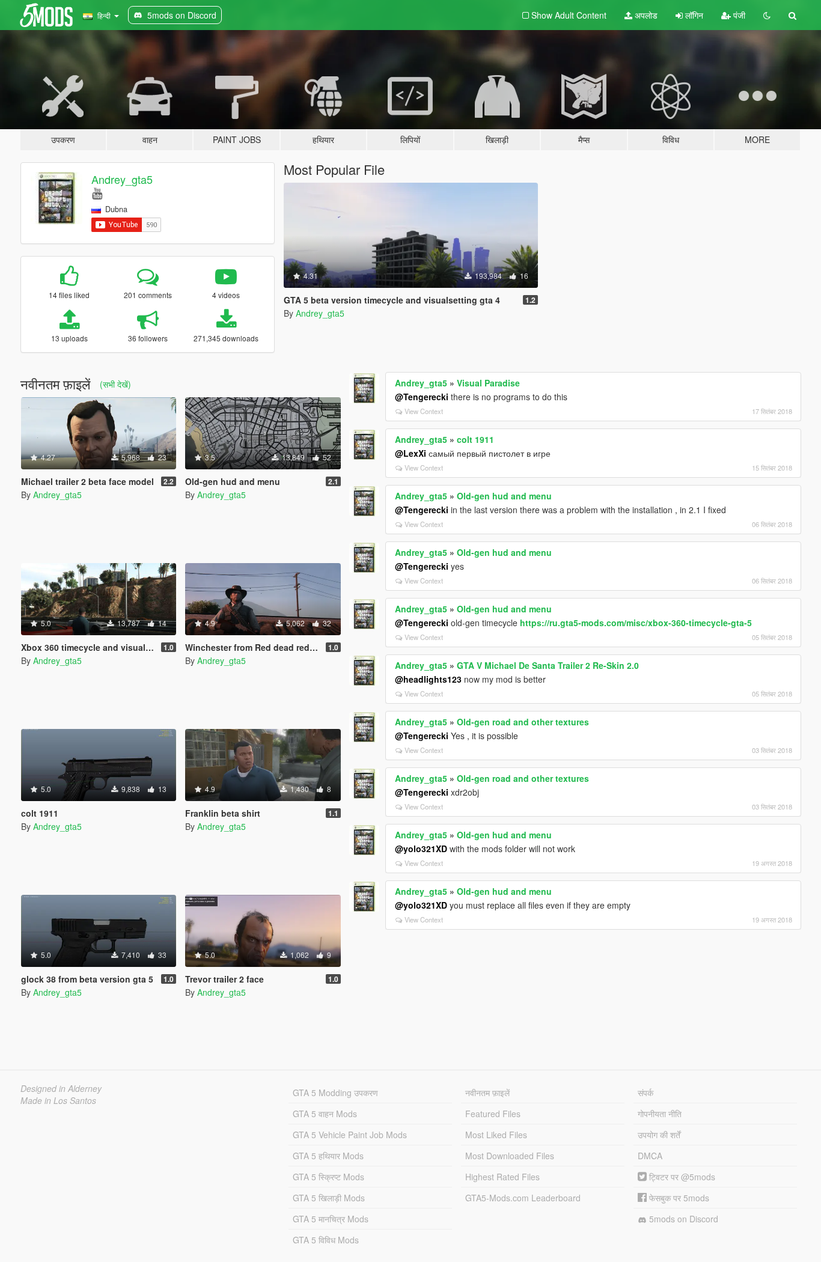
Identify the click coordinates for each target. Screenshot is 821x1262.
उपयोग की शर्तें (659, 1135)
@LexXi (410, 453)
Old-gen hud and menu (504, 496)
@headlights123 (428, 679)
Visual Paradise (488, 383)
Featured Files (492, 1114)
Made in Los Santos (58, 1100)
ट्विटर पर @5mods (681, 1177)
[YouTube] (97, 192)
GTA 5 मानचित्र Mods (330, 1219)
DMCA (650, 1156)
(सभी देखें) (115, 384)
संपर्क (645, 1093)
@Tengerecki (421, 397)
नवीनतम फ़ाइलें (487, 1093)
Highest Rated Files (502, 1177)
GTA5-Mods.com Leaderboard (523, 1198)
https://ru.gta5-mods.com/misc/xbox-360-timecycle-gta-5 (636, 623)
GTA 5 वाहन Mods (325, 1114)
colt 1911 (475, 439)
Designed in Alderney (61, 1088)
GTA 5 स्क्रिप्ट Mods (328, 1177)
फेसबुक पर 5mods (678, 1198)
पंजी (738, 15)
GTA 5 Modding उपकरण (335, 1093)
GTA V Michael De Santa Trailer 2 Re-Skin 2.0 (548, 665)
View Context (423, 411)
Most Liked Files (496, 1135)
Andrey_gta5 (122, 179)
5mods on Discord (682, 1219)
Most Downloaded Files (509, 1156)
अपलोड (645, 15)
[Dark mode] (767, 15)
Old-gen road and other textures (523, 722)
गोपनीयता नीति (660, 1114)
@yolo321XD (421, 849)
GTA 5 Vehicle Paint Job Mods (350, 1135)
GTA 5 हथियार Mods (328, 1156)
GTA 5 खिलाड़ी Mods (329, 1198)
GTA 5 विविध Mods (326, 1240)
